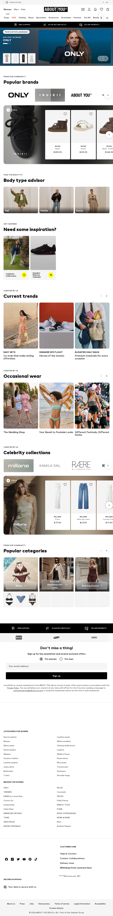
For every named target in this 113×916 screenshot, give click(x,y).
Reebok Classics (64, 826)
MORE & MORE (63, 817)
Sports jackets (10, 737)
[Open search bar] (106, 18)
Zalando (74, 912)
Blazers (7, 741)
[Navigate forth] (101, 18)
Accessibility (100, 904)
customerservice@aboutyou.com (28, 690)
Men (16, 9)
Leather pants (63, 737)
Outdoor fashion (11, 758)
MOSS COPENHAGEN (66, 813)
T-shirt (7, 775)
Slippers (7, 754)
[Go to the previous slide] (100, 58)
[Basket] (107, 9)
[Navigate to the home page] (19, 848)
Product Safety (56, 908)
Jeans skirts (9, 767)
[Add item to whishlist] (65, 114)
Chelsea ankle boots (66, 745)
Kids (23, 9)
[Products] (21, 599)
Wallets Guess (63, 754)
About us (11, 904)
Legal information (82, 904)
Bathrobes (8, 771)
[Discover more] (20, 134)
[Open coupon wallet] (83, 9)
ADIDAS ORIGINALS (12, 826)
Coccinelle (61, 792)
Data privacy (44, 904)
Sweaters (61, 771)
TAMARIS (8, 792)
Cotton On (8, 800)
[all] (57, 95)
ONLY (6, 788)
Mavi (59, 822)
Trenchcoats (62, 767)
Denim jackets (10, 750)
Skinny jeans (9, 745)
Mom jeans (62, 762)
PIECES (60, 796)
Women (8, 9)
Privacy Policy (13, 688)
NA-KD (60, 788)
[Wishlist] (101, 9)
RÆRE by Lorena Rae (13, 796)
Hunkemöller (9, 805)
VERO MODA (9, 822)
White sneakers (64, 741)
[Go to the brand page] (19, 47)
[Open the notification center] (95, 9)
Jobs (31, 904)
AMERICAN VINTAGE (13, 813)
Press (22, 904)
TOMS (6, 817)
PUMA (59, 809)
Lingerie (60, 750)
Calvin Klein (9, 809)
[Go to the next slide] (105, 58)
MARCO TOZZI (63, 805)
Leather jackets (11, 762)
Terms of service (62, 904)
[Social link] (6, 859)
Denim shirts (62, 758)
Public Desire (62, 800)
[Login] (89, 9)
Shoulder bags (63, 775)
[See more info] (21, 110)
